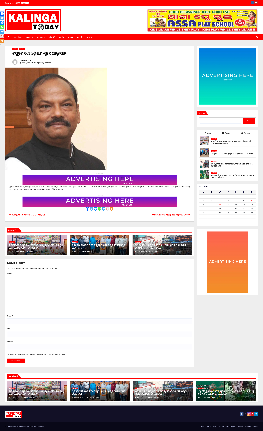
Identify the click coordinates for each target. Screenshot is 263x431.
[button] (257, 37)
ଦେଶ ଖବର (29, 37)
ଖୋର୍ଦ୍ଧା (61, 37)
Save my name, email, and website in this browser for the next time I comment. (38, 354)
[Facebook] (87, 209)
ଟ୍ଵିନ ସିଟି (52, 37)
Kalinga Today (26, 60)
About (202, 426)
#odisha (48, 63)
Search (202, 113)
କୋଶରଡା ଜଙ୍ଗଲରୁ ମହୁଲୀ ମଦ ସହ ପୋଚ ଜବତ (170, 215)
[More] (111, 209)
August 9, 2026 (79, 397)
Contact (208, 426)
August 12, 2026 (17, 397)
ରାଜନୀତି (79, 37)
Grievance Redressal (251, 426)
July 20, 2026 (205, 397)
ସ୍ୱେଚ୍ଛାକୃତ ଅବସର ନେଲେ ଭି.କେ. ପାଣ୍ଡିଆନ (28, 215)
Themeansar (40, 426)
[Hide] (1, 45)
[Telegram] (103, 209)
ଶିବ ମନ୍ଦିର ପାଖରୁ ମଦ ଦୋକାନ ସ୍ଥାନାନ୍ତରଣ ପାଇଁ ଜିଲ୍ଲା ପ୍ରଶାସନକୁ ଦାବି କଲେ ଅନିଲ (160, 246)
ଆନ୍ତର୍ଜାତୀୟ (18, 37)
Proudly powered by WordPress (14, 426)
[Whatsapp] (99, 209)
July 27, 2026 (142, 397)
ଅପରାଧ (70, 37)
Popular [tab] (227, 133)
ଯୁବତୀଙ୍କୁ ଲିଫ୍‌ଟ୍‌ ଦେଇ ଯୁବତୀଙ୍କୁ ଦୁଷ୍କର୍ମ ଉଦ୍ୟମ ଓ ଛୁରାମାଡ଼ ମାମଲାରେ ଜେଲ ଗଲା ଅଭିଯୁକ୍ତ (226, 392)
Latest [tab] (208, 133)
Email (9, 329)
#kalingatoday (39, 63)
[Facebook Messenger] (95, 209)
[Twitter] (91, 209)
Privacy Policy (230, 426)
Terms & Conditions (218, 426)
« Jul (226, 221)
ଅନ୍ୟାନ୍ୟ (90, 37)
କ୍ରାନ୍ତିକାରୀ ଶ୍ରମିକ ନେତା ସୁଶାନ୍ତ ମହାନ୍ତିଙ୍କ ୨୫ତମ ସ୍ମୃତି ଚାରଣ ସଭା (98, 246)
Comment (11, 273)
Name (10, 316)
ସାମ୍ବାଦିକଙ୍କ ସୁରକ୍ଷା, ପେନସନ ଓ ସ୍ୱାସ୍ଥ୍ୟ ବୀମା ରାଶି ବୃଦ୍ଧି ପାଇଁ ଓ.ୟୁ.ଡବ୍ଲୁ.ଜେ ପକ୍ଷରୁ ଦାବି (36, 246)
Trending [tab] (246, 133)
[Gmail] (107, 209)
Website (10, 341)
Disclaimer (240, 426)
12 (220, 204)
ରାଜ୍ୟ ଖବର (41, 37)
